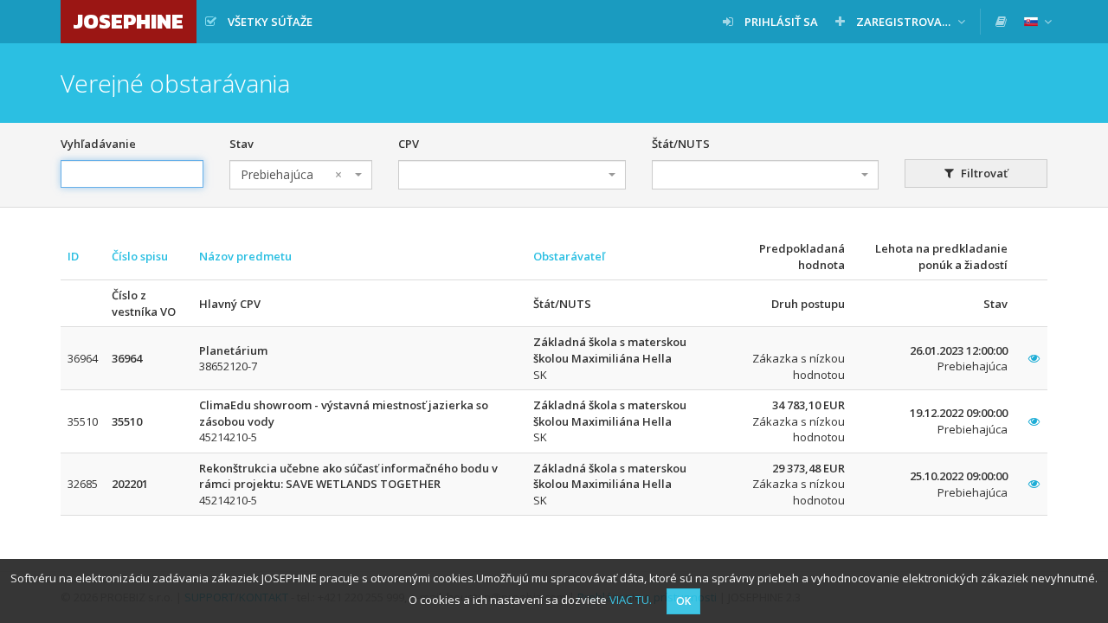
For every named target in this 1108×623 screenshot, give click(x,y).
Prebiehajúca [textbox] (291, 174)
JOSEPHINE (129, 21)
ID (73, 256)
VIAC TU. (630, 599)
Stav (241, 143)
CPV (408, 143)
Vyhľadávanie (98, 143)
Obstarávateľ (569, 256)
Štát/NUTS (681, 143)
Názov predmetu (245, 256)
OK (683, 601)
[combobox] (300, 174)
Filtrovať (983, 173)
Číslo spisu (140, 256)
